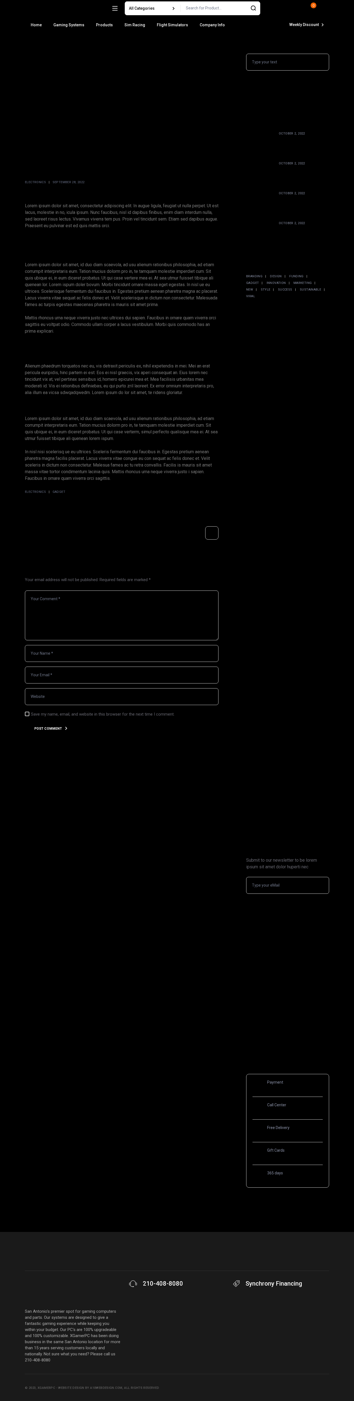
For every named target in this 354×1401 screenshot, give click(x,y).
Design (276, 276)
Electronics (35, 182)
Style (265, 289)
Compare (270, 8)
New (249, 289)
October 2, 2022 (292, 133)
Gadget (59, 492)
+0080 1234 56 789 (290, 1110)
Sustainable (310, 289)
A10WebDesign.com (106, 1388)
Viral (250, 296)
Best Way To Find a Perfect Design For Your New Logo (303, 234)
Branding (254, 276)
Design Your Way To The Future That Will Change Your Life (303, 174)
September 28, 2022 (69, 182)
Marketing (302, 283)
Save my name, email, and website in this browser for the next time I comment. (103, 714)
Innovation (276, 283)
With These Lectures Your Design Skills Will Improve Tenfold (301, 204)
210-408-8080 (163, 1283)
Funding (296, 276)
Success (285, 289)
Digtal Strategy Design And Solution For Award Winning (302, 145)
